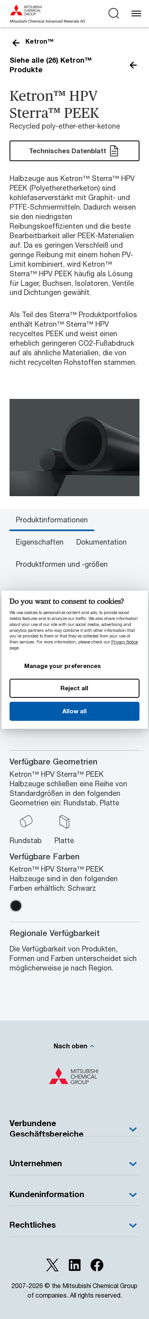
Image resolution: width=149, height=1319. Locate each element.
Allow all (74, 710)
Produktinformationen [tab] (52, 519)
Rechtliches (33, 1224)
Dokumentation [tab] (101, 541)
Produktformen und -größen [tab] (62, 564)
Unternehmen (36, 1163)
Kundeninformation (47, 1194)
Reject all (75, 687)
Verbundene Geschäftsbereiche (46, 1128)
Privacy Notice (124, 641)
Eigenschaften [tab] (40, 541)
